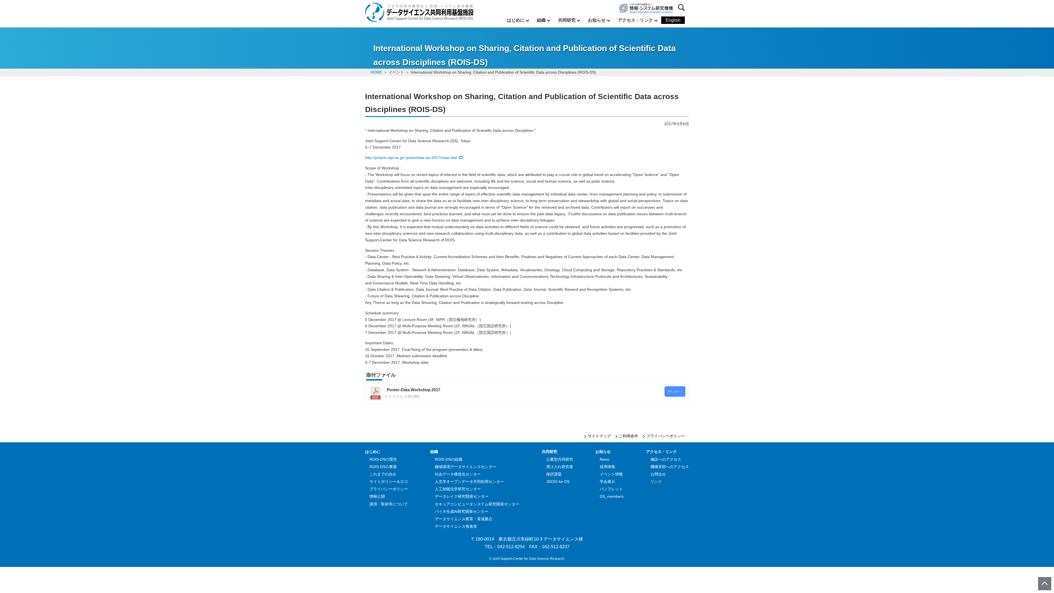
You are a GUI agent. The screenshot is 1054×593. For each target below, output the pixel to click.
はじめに (516, 20)
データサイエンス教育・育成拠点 (463, 519)
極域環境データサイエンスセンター (465, 467)
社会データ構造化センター (458, 474)
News (604, 459)
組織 (541, 20)
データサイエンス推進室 (456, 526)
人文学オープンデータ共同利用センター (469, 481)
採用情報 (607, 467)
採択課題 (554, 474)
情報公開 (377, 496)
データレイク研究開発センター (462, 496)
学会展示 (607, 481)
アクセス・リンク (635, 20)
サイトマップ (599, 436)
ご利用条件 (628, 436)
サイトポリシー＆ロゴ (388, 481)
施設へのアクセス (666, 459)
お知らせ (597, 20)
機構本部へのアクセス (670, 467)
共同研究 (567, 20)
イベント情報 (611, 474)
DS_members (612, 496)
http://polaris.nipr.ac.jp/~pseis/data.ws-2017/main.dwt (411, 157)
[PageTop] (1044, 583)
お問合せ (658, 474)
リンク (656, 481)
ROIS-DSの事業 (383, 467)
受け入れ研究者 (559, 467)
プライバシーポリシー (665, 436)
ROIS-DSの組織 (448, 459)
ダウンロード (675, 391)
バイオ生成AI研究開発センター (461, 511)
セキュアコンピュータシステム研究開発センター (477, 504)
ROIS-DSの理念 (383, 459)
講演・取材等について (388, 504)
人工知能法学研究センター (458, 489)
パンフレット (611, 489)
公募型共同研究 (559, 459)
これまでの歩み (382, 474)
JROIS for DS (558, 481)
